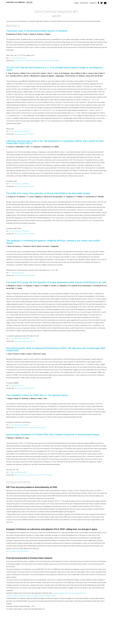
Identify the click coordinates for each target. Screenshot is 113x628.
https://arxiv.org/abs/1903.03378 (24, 234)
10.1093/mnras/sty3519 (16, 273)
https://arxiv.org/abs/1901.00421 (24, 186)
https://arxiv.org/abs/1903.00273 (24, 134)
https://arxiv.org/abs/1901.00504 (24, 275)
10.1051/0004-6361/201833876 (19, 131)
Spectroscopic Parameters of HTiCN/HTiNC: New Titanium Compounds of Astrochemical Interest (52, 434)
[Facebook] (98, 2)
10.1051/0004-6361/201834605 (19, 184)
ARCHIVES (84, 3)
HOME (76, 3)
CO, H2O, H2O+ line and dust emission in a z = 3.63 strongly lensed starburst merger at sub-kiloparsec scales (54, 68)
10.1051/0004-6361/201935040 (19, 231)
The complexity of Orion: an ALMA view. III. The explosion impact (37, 395)
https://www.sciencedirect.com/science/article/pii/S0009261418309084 (36, 60)
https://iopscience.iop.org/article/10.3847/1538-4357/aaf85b (33, 475)
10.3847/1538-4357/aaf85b (17, 472)
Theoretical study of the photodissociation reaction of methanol (36, 31)
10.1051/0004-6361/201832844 (19, 338)
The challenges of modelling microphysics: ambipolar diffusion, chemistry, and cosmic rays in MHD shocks (53, 241)
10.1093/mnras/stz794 (16, 385)
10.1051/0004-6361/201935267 (19, 425)
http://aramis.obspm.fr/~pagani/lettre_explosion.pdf (30, 427)
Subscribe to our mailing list (15, 2)
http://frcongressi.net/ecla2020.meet (17, 551)
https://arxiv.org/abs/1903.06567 (24, 388)
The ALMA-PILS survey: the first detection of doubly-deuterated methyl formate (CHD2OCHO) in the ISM (56, 282)
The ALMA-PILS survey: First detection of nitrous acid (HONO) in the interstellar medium (48, 193)
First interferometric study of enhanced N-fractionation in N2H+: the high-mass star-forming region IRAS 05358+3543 (55, 349)
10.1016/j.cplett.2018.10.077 (18, 58)
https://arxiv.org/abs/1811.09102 (24, 341)
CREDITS (93, 3)
